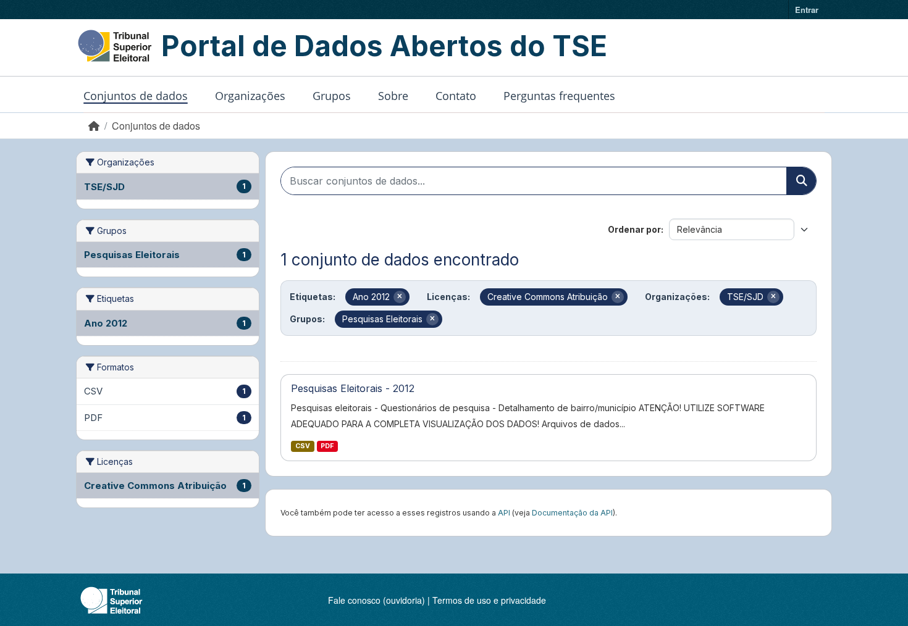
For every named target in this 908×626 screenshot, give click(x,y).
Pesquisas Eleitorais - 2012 (352, 388)
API (504, 512)
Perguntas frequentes (559, 95)
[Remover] (399, 297)
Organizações (250, 95)
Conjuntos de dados (135, 95)
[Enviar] (801, 180)
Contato (455, 95)
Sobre (393, 95)
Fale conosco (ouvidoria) (376, 600)
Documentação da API (572, 512)
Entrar (806, 9)
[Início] (93, 126)
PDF (327, 446)
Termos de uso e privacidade (489, 600)
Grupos (332, 95)
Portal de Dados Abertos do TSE (384, 45)
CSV (302, 446)
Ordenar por (634, 229)
